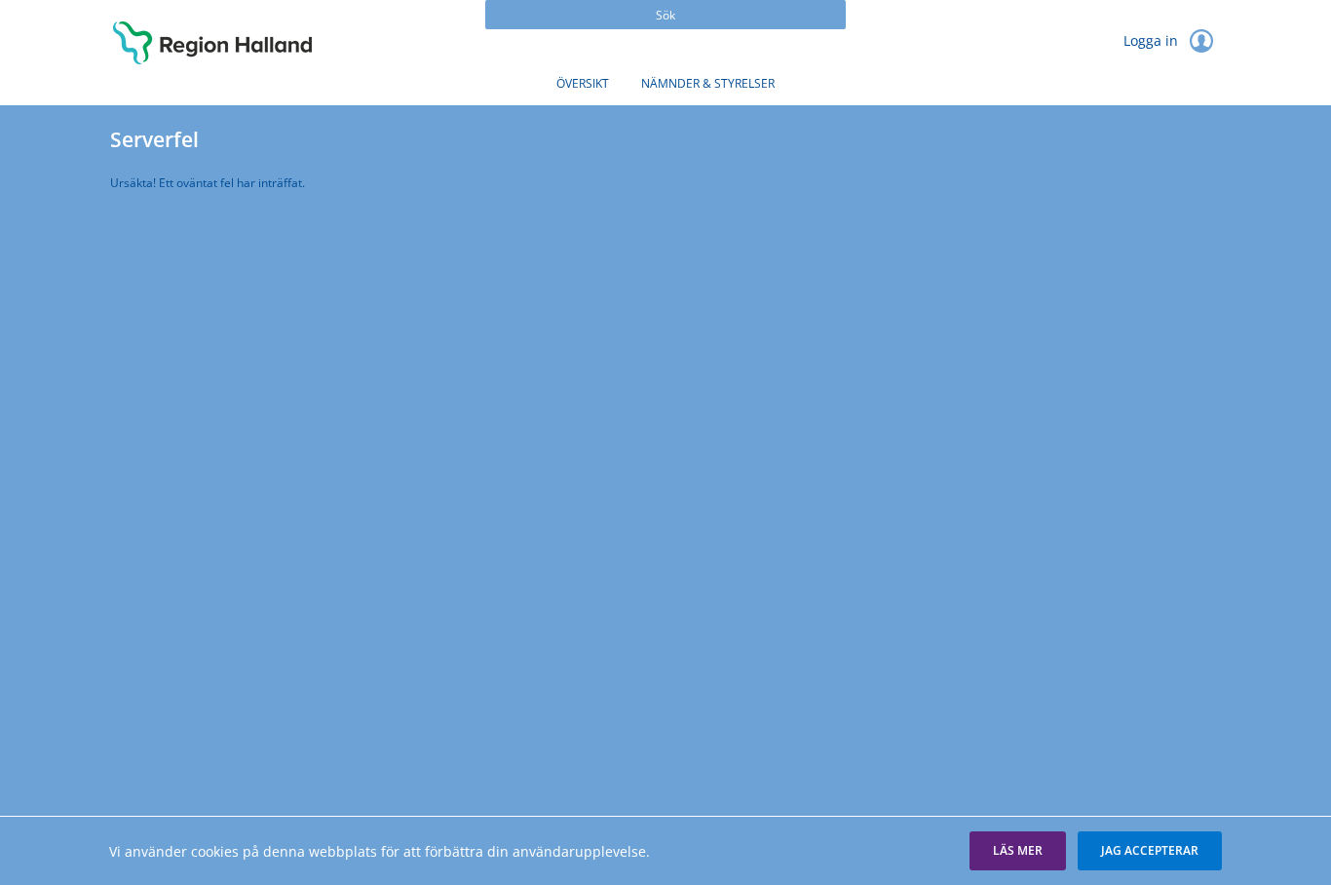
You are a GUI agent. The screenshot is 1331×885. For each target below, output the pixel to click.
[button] (1018, 850)
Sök (665, 15)
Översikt (582, 83)
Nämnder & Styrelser (708, 83)
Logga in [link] (1152, 40)
